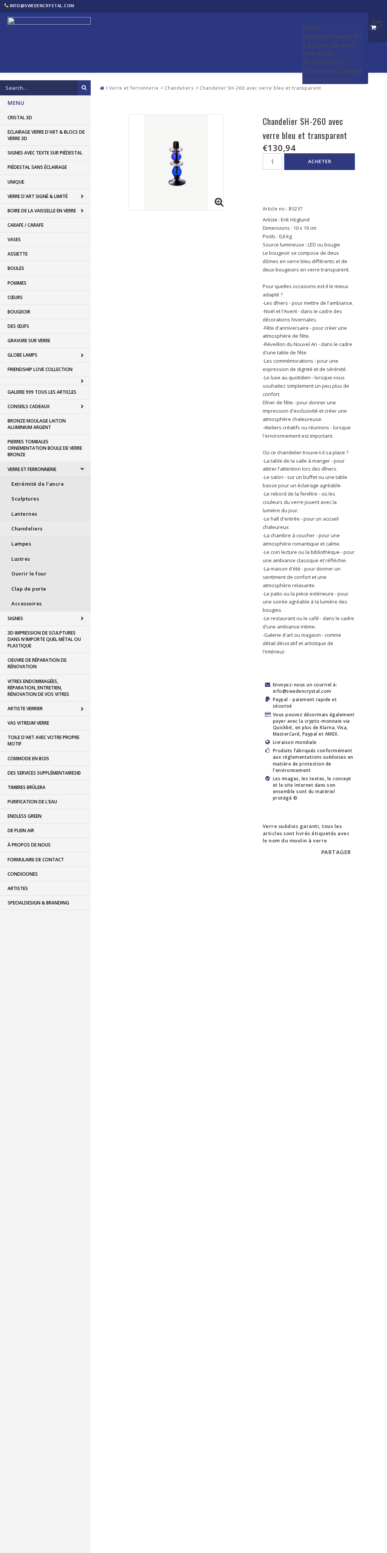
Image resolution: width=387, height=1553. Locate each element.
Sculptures (25, 498)
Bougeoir (19, 312)
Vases (14, 239)
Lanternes (24, 513)
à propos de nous (328, 45)
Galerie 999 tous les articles (42, 392)
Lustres (20, 558)
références (318, 54)
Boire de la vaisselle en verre (42, 210)
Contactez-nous (326, 79)
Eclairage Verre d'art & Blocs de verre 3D (46, 135)
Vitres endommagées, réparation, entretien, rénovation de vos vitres (38, 687)
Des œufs (18, 326)
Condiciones (23, 874)
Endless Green (25, 816)
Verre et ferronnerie (32, 469)
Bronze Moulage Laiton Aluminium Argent (37, 424)
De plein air (21, 830)
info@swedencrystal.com (42, 5)
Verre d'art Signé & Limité (38, 196)
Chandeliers (27, 528)
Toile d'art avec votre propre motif (43, 740)
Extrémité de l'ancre (37, 483)
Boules (16, 268)
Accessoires (26, 603)
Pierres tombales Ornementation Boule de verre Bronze (45, 448)
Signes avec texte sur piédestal (45, 153)
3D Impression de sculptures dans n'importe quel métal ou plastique (44, 639)
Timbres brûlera (26, 787)
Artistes (18, 888)
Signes (15, 618)
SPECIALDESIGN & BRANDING (38, 903)
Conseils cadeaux (29, 406)
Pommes (17, 283)
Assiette (18, 254)
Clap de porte (28, 588)
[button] (377, 25)
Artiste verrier (25, 708)
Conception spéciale (332, 71)
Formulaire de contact (36, 859)
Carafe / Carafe (25, 225)
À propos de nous (29, 845)
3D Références (324, 62)
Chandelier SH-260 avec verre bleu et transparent (260, 88)
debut (311, 27)
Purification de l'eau (32, 801)
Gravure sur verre (29, 340)
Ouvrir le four (28, 573)
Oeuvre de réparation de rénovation (37, 663)
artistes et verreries (332, 36)
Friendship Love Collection (40, 369)
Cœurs (15, 297)
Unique (16, 182)
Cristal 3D (20, 117)
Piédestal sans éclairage (37, 167)
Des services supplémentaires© (44, 773)
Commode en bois (28, 758)
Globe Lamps (22, 355)
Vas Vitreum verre (28, 723)
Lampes (21, 543)
